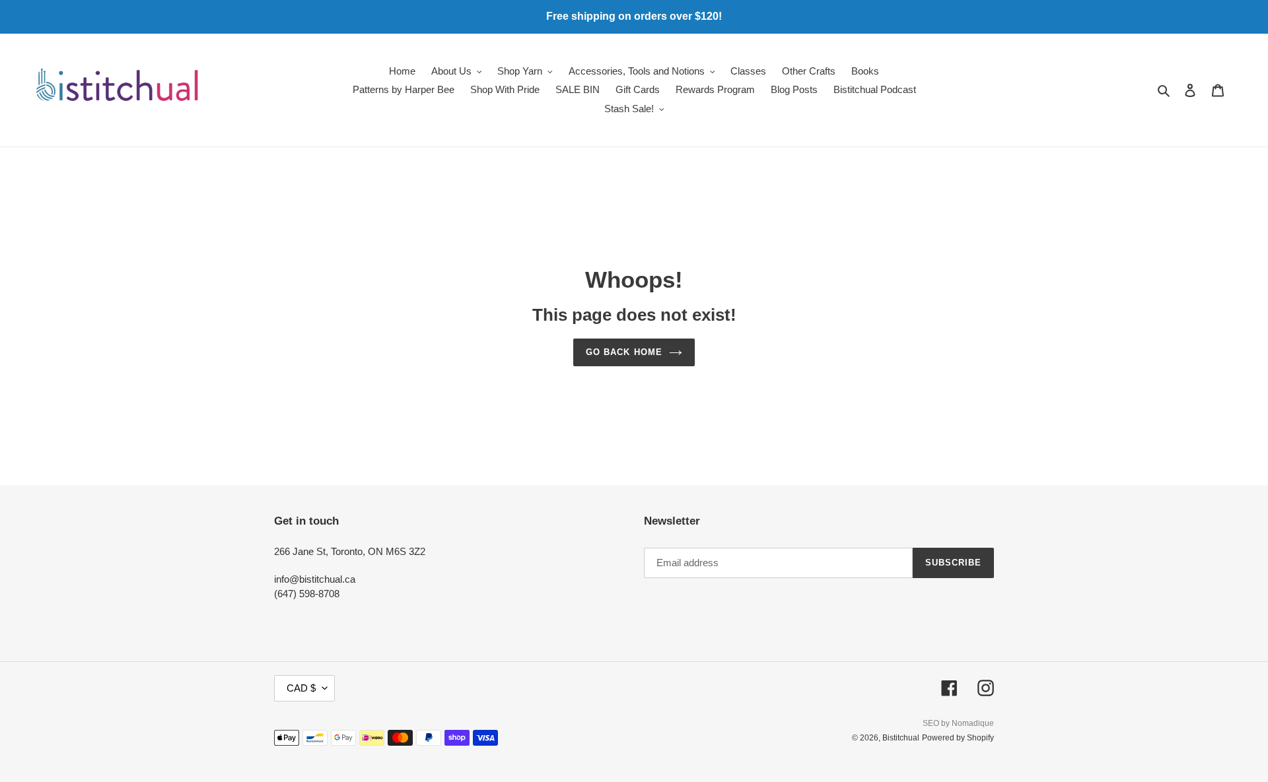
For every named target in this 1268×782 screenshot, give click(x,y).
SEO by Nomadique (958, 723)
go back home (624, 352)
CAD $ (301, 688)
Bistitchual (900, 737)
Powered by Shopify (958, 737)
